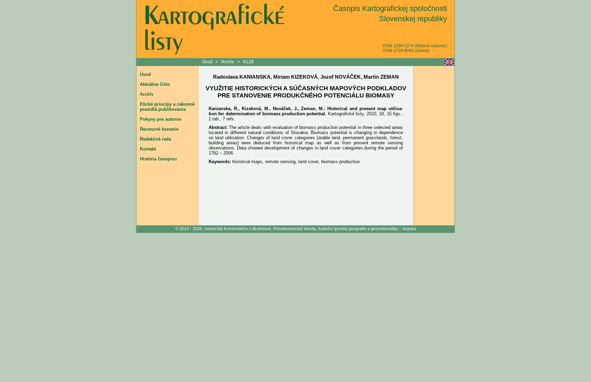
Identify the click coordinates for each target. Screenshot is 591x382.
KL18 (248, 61)
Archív (227, 61)
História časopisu (158, 158)
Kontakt (148, 149)
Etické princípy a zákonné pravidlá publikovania (167, 107)
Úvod (208, 61)
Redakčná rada (155, 139)
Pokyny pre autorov (160, 119)
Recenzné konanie (159, 129)
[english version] (449, 62)
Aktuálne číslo (155, 84)
